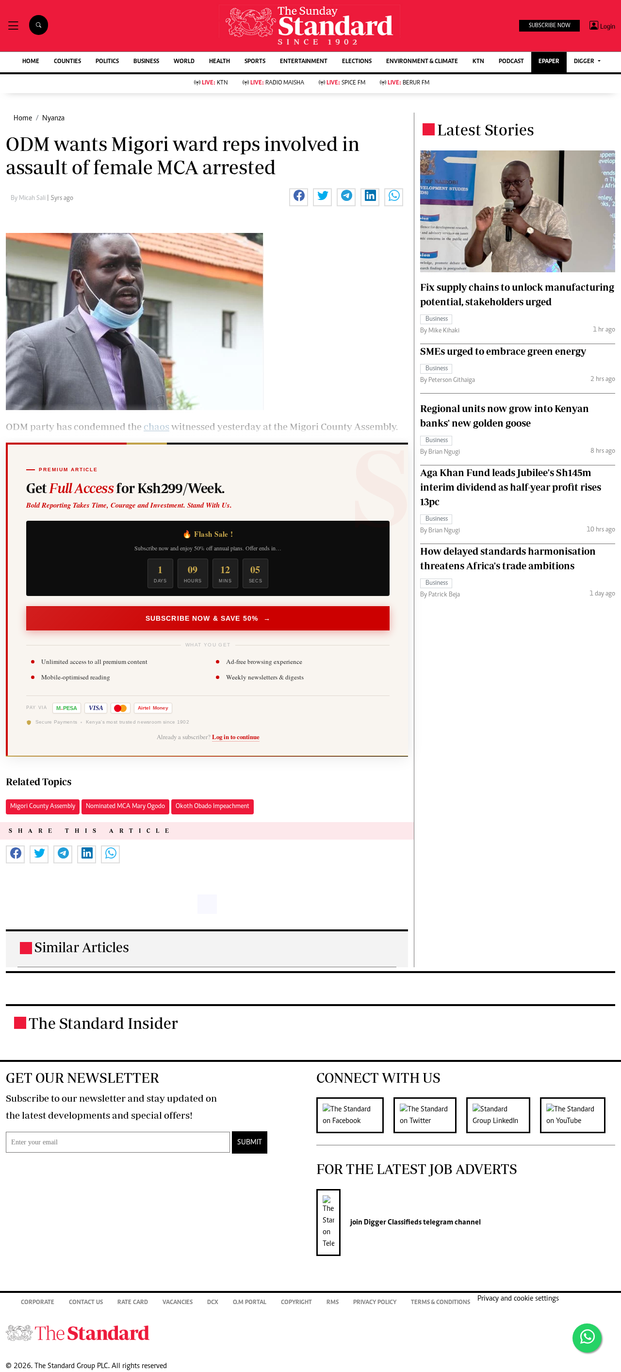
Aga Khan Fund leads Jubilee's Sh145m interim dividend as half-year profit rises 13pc (510, 487)
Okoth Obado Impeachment (212, 806)
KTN (478, 62)
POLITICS (107, 62)
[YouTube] (577, 1115)
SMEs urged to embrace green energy (503, 351)
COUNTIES (67, 62)
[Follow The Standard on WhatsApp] (587, 1338)
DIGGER (585, 62)
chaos (156, 426)
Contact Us (86, 1303)
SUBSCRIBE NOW (549, 26)
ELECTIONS (357, 62)
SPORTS (255, 62)
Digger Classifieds (392, 1222)
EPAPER (549, 62)
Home (23, 118)
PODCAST (511, 62)
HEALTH (219, 62)
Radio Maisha (277, 83)
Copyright (296, 1303)
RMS (333, 1303)
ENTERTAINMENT (303, 62)
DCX (212, 1303)
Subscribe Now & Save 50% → (208, 618)
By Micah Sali (29, 198)
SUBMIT (249, 1142)
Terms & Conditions (440, 1303)
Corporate (37, 1303)
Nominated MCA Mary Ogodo (125, 806)
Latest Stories (485, 129)
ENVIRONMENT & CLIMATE (422, 62)
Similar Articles (81, 947)
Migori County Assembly (42, 806)
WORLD (184, 62)
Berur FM (408, 83)
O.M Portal (249, 1303)
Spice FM (346, 83)
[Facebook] (354, 1115)
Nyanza (53, 118)
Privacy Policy (374, 1303)
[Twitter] (429, 1115)
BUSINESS (146, 62)
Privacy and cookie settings (518, 1299)
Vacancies (178, 1303)
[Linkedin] (503, 1115)
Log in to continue (236, 736)
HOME (30, 62)
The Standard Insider (103, 1023)
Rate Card (132, 1303)
